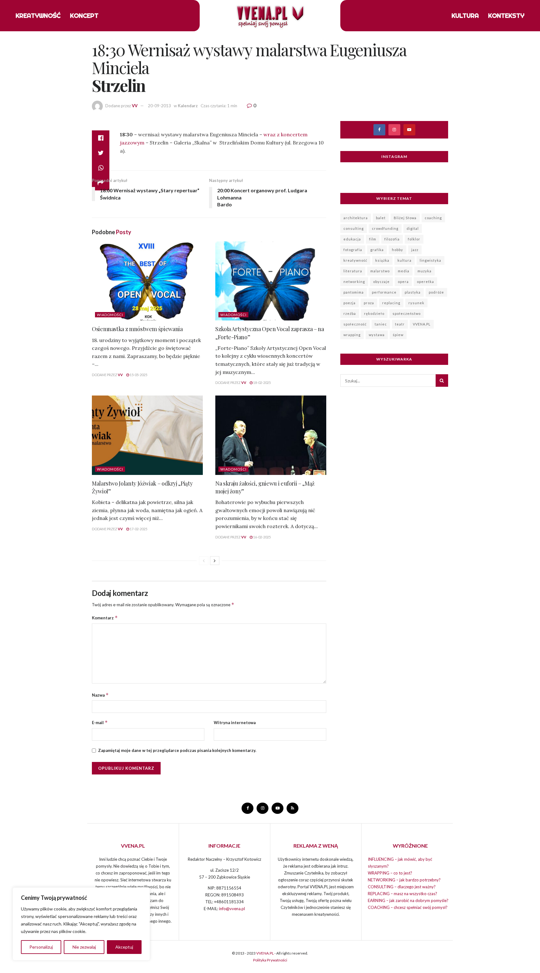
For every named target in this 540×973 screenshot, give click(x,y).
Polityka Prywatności (270, 960)
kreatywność (355, 260)
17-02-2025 (138, 529)
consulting (353, 228)
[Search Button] (442, 380)
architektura (355, 218)
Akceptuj (124, 947)
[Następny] (214, 560)
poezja (349, 303)
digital (413, 228)
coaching (433, 218)
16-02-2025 (261, 537)
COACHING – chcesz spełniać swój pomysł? (408, 907)
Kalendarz (188, 105)
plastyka (413, 292)
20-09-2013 (159, 105)
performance (384, 292)
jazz (414, 250)
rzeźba (349, 313)
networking (354, 282)
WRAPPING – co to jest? (390, 872)
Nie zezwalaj (84, 947)
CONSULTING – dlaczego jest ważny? (402, 886)
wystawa (377, 335)
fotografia (352, 250)
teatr (400, 324)
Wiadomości (110, 315)
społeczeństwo (406, 313)
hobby (397, 250)
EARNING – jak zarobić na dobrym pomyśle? (408, 900)
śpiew (398, 335)
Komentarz (105, 618)
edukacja (352, 239)
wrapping (352, 335)
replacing (391, 303)
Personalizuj (41, 947)
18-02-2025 (261, 383)
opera (403, 282)
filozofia (392, 239)
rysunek (416, 303)
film (372, 239)
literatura (352, 271)
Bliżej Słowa (405, 218)
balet (381, 218)
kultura (405, 260)
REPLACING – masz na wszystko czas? (402, 893)
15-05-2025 (138, 375)
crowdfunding (385, 228)
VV (135, 105)
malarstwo (380, 271)
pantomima (353, 292)
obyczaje (381, 282)
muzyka (425, 271)
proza (369, 303)
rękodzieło (374, 313)
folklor (414, 239)
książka (382, 260)
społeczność (355, 324)
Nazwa (100, 695)
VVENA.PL (422, 324)
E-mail (100, 722)
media (403, 271)
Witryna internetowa (235, 722)
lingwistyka (430, 260)
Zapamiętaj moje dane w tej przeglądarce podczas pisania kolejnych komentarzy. (177, 750)
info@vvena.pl (232, 908)
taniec (381, 324)
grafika (377, 250)
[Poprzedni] (203, 560)
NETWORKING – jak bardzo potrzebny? (404, 879)
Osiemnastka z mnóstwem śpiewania (137, 329)
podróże (436, 292)
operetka (425, 282)
